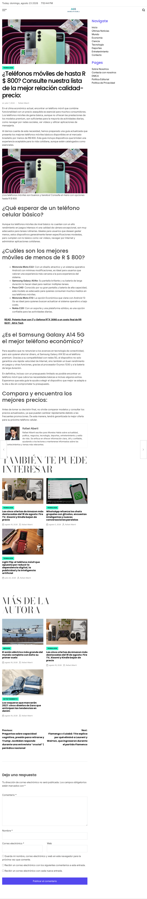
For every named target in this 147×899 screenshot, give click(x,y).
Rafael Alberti (23, 103)
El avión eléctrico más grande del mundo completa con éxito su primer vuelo (22, 654)
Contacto (97, 54)
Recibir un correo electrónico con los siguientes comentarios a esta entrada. (45, 865)
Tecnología (8, 68)
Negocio (6, 648)
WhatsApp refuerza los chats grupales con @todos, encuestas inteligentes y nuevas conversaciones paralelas (66, 515)
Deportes (97, 48)
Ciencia (96, 41)
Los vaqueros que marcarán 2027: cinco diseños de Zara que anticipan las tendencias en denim (21, 707)
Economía (97, 37)
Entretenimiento (10, 699)
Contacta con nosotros (104, 72)
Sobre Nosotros (100, 69)
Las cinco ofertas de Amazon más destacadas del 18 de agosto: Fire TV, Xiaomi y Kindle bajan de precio (22, 515)
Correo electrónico (13, 843)
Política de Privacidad (103, 82)
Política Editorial (100, 79)
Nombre (7, 830)
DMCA (95, 75)
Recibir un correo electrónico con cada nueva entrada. (33, 870)
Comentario (9, 794)
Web (49, 843)
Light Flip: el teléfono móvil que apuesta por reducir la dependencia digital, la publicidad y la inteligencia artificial (21, 567)
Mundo (95, 34)
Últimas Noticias (100, 30)
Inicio (94, 27)
